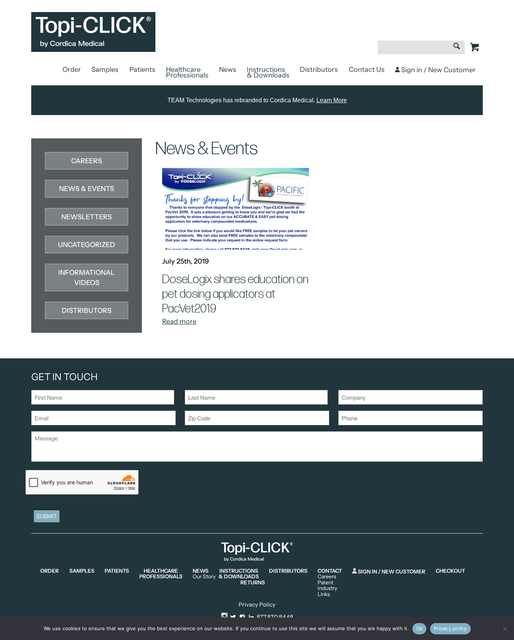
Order (71, 69)
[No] (504, 628)
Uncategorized (86, 245)
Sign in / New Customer (438, 70)
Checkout (450, 571)
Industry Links (327, 591)
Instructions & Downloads (268, 72)
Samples (105, 69)
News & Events (86, 189)
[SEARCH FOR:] (421, 51)
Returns (252, 582)
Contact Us (367, 69)
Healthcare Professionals (187, 72)
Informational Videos (86, 277)
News (227, 69)
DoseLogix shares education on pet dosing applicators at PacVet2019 (235, 294)
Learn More (331, 100)
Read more (179, 321)
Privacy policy (450, 628)
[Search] (457, 47)
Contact (330, 571)
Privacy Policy (257, 604)
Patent (325, 582)
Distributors (319, 69)
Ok (419, 628)
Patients (142, 69)
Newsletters (86, 217)
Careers (86, 161)
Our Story (204, 576)
